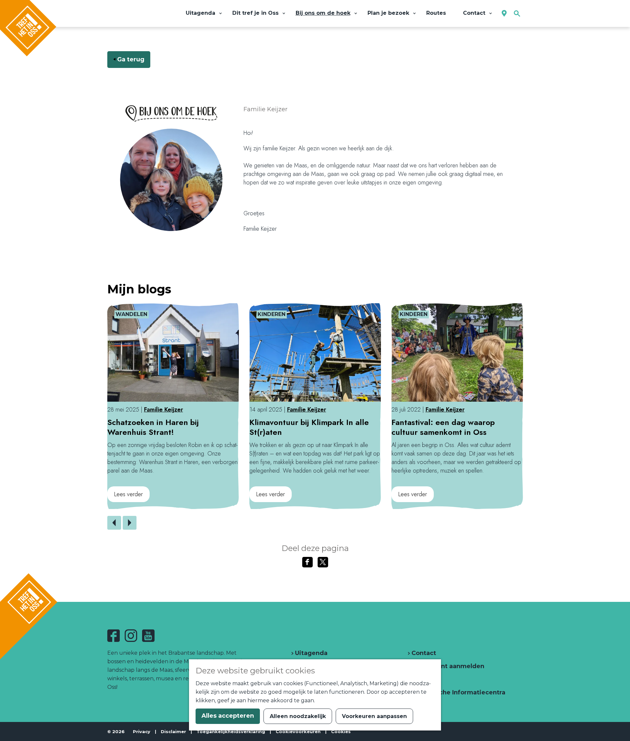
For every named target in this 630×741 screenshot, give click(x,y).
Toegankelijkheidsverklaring (231, 731)
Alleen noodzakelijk (298, 716)
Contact (423, 653)
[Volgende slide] (129, 523)
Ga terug (130, 59)
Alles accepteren (227, 715)
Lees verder (128, 496)
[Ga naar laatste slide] (114, 523)
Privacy (141, 731)
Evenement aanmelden (447, 666)
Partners (424, 679)
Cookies (341, 731)
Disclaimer (173, 731)
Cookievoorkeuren (298, 731)
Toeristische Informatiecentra (457, 692)
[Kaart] (504, 13)
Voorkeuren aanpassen (374, 716)
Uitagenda (310, 653)
